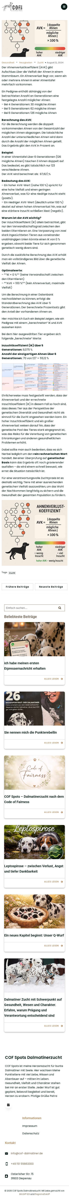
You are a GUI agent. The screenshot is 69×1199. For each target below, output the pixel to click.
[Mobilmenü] (64, 7)
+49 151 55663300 (22, 1164)
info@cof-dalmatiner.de (27, 1153)
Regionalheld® (42, 1194)
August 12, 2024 (55, 62)
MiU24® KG (24, 1194)
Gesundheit (8, 62)
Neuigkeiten (25, 62)
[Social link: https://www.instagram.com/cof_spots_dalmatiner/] (10, 1105)
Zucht (40, 62)
